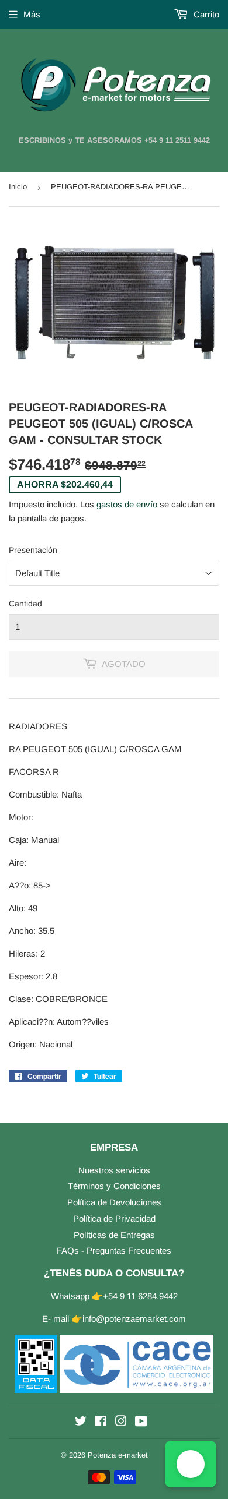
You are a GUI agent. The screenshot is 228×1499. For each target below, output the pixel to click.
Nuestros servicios (114, 1170)
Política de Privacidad (114, 1218)
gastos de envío (126, 504)
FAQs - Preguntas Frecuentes (114, 1250)
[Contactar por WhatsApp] (190, 1464)
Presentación (33, 550)
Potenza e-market (118, 1455)
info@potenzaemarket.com (134, 1319)
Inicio (18, 186)
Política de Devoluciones (114, 1202)
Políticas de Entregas (114, 1235)
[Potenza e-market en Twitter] (81, 1422)
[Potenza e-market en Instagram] (121, 1422)
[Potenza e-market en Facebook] (101, 1422)
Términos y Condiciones (114, 1186)
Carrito (205, 14)
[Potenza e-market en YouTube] (141, 1422)
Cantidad (25, 603)
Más (31, 14)
